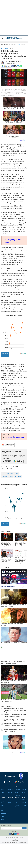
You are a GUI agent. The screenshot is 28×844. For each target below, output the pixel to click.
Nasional (3, 788)
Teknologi (17, 795)
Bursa (18, 44)
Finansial (6, 48)
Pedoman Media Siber (7, 838)
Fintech (16, 790)
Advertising (16, 837)
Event (2, 819)
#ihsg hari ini (10, 473)
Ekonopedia (24, 786)
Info (2, 810)
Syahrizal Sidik (8, 468)
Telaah (16, 800)
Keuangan (13, 44)
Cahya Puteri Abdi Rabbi (14, 61)
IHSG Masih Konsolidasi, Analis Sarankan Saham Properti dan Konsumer (13, 241)
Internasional (4, 790)
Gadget (16, 793)
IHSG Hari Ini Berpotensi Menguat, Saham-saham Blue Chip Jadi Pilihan (14, 436)
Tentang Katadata (9, 837)
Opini (16, 802)
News (23, 799)
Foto (23, 803)
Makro (9, 788)
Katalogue (24, 802)
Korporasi (23, 44)
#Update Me (18, 476)
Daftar (24, 828)
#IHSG (3, 473)
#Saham (17, 473)
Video (23, 797)
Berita (2, 786)
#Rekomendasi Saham (7, 476)
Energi (2, 792)
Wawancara (17, 803)
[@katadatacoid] (18, 833)
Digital (16, 786)
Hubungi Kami (15, 840)
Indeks (2, 812)
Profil (23, 790)
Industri (2, 789)
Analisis (9, 802)
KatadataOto (4, 821)
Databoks (3, 818)
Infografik (10, 800)
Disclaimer (24, 838)
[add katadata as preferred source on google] (14, 445)
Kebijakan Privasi (17, 838)
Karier (21, 837)
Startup (16, 792)
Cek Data (10, 803)
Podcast (24, 805)
